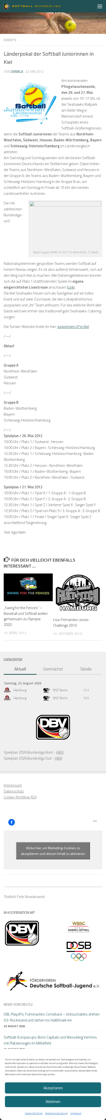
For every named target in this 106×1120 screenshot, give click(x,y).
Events (10, 39)
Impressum (75, 1113)
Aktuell (20, 669)
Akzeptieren (53, 1088)
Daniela (17, 71)
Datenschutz (14, 791)
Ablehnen (53, 1101)
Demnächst (53, 669)
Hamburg (20, 690)
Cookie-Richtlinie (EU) (20, 797)
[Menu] (100, 6)
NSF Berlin (60, 690)
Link (71, 287)
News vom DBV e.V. (18, 1004)
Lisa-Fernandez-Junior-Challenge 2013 (71, 622)
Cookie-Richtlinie (34, 1113)
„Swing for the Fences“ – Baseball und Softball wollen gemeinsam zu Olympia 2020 (26, 616)
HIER (60, 752)
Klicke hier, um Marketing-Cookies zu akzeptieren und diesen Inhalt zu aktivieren (53, 850)
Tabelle (86, 669)
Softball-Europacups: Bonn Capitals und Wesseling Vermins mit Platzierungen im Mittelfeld (50, 1040)
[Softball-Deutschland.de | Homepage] (41, 6)
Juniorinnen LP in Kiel (73, 326)
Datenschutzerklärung (56, 1113)
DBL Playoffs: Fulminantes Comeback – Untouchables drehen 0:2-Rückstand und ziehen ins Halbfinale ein (52, 1017)
